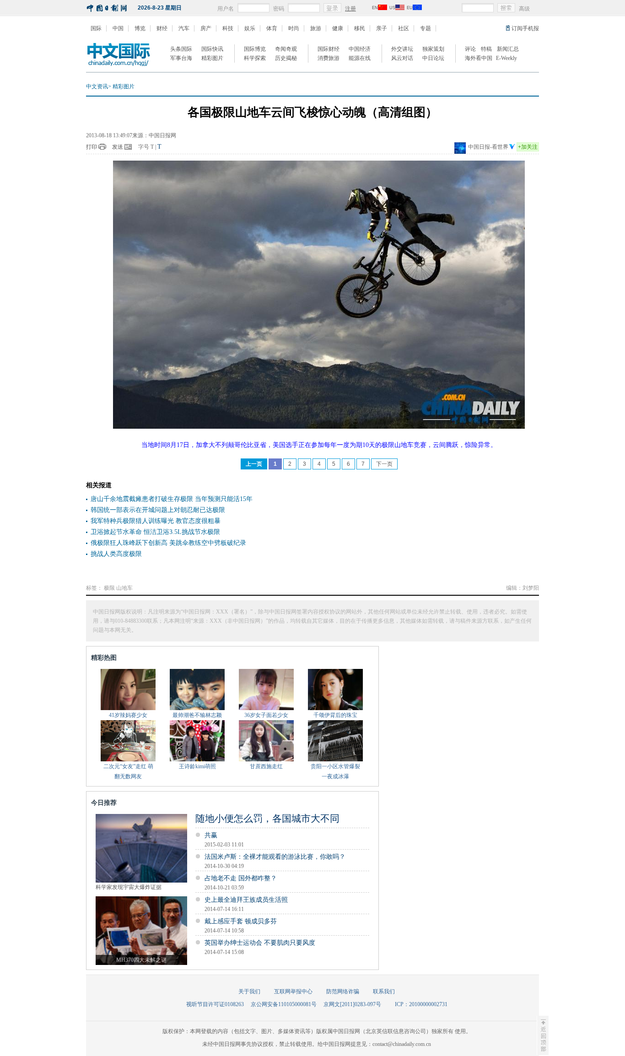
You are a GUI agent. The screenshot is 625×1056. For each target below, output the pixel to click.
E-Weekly (506, 58)
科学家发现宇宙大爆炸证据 (129, 887)
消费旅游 (328, 58)
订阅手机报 (525, 28)
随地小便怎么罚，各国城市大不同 (267, 818)
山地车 (124, 588)
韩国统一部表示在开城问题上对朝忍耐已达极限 (158, 509)
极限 (109, 588)
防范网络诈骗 (342, 991)
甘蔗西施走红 (266, 766)
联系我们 (384, 991)
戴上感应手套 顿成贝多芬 (241, 921)
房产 (205, 28)
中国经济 (360, 49)
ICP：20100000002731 (421, 1004)
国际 (96, 28)
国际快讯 (212, 49)
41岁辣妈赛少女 (128, 715)
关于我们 (249, 991)
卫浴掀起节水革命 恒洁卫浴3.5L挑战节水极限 (155, 531)
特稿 (486, 49)
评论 (470, 49)
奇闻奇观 (286, 49)
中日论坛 (433, 58)
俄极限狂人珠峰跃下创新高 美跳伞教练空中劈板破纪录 (168, 542)
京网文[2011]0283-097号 (352, 1004)
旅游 (315, 28)
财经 (161, 28)
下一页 (384, 464)
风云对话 (402, 58)
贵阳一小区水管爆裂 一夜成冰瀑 (335, 771)
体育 (271, 28)
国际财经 (328, 49)
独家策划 (433, 49)
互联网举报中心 (293, 991)
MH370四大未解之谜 (141, 960)
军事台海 (181, 58)
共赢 (211, 835)
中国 (118, 28)
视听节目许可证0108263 (215, 1004)
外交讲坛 (402, 49)
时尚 (293, 28)
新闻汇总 (508, 49)
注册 (350, 8)
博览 (140, 28)
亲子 (381, 28)
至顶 (543, 1035)
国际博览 (255, 49)
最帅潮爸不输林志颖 (197, 715)
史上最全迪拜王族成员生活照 (246, 899)
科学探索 (255, 58)
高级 (524, 8)
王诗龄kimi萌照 (197, 766)
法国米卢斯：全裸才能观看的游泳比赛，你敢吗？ (275, 856)
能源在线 (360, 58)
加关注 (528, 147)
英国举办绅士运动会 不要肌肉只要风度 (260, 942)
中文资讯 (97, 86)
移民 (359, 28)
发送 (117, 147)
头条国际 (181, 49)
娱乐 (249, 28)
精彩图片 (212, 58)
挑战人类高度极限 (116, 553)
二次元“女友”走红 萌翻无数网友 (128, 771)
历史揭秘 (286, 58)
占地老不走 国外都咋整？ (241, 878)
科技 (227, 28)
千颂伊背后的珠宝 (335, 715)
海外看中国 (478, 58)
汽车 (183, 28)
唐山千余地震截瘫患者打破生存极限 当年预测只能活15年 (172, 499)
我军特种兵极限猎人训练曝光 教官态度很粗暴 (156, 520)
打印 (91, 147)
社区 (403, 28)
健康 (337, 28)
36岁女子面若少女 (266, 715)
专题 (425, 28)
